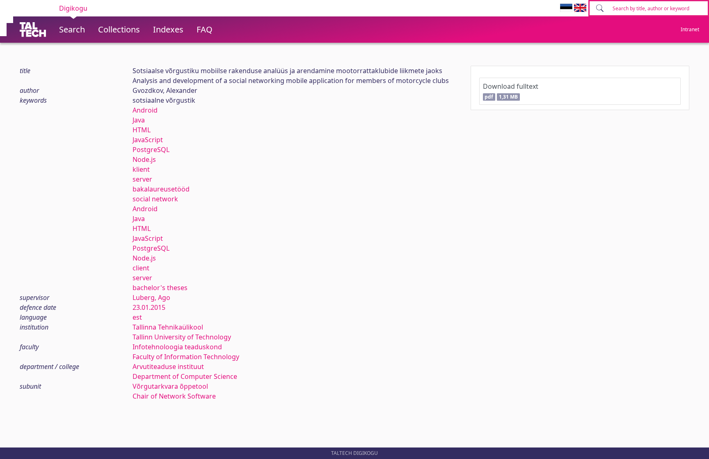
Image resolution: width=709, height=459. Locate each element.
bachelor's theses (160, 287)
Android (145, 110)
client (141, 267)
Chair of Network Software (174, 396)
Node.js (144, 159)
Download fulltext (510, 91)
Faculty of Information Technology (186, 356)
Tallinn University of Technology (182, 336)
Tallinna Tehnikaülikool (168, 327)
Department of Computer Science (185, 376)
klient (141, 169)
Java (139, 120)
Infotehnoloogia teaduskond (177, 346)
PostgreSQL (151, 149)
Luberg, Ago (151, 297)
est (137, 317)
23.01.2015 (149, 307)
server (142, 179)
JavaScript (148, 139)
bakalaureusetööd (161, 189)
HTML (142, 129)
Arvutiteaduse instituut (168, 366)
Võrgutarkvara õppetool (170, 386)
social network (155, 198)
